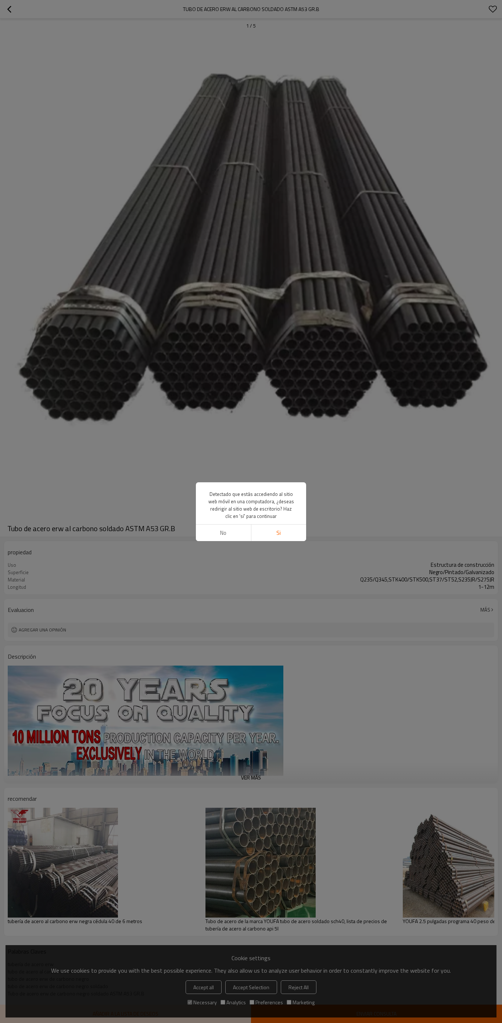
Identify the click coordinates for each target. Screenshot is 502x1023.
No (223, 533)
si (278, 533)
